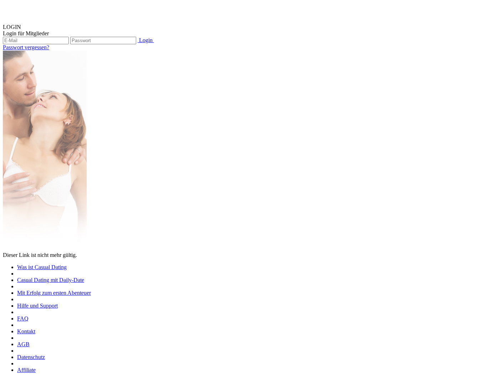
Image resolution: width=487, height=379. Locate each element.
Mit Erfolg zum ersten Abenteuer (54, 293)
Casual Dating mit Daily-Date (50, 280)
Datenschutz (31, 357)
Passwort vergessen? (26, 47)
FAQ (23, 318)
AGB (23, 344)
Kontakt (26, 331)
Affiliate (26, 370)
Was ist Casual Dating (42, 267)
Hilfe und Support (37, 306)
